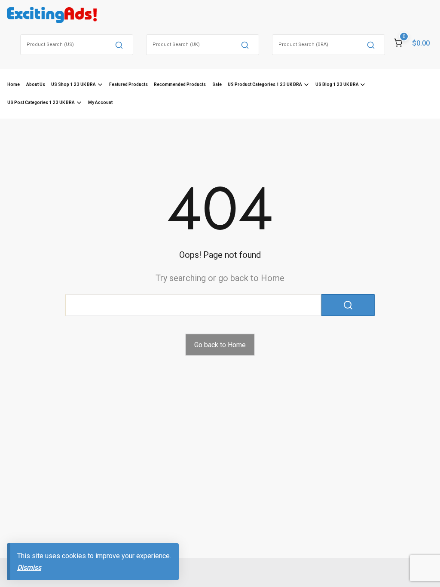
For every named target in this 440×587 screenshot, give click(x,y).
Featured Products (128, 84)
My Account (100, 102)
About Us (35, 84)
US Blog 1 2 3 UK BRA (337, 84)
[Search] (119, 45)
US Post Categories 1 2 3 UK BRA (41, 102)
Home (13, 84)
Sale (217, 84)
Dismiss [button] (29, 567)
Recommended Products (180, 84)
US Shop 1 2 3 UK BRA (73, 84)
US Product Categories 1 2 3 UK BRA (265, 84)
